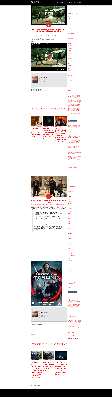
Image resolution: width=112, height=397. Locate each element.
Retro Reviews (70, 233)
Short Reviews (70, 65)
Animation (69, 16)
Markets (69, 50)
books (69, 18)
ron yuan (62, 204)
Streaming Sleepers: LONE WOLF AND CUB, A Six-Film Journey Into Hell (58, 109)
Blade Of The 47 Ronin (61, 206)
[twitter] (69, 164)
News (69, 223)
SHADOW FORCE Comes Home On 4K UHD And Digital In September (48, 366)
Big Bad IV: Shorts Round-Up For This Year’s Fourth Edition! (36, 132)
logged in (36, 148)
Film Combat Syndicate (61, 2)
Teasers (56, 126)
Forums (66, 2)
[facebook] (71, 164)
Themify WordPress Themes (65, 392)
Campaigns (44, 126)
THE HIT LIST (70, 80)
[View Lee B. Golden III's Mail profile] (40, 84)
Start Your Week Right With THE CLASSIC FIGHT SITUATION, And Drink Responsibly (48, 30)
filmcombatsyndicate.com (57, 204)
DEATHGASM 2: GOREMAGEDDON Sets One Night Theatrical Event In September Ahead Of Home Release (61, 368)
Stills (69, 70)
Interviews (69, 46)
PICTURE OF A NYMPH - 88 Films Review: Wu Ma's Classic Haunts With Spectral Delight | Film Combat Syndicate (74, 126)
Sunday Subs (70, 75)
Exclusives (69, 31)
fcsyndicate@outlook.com (44, 79)
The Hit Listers (70, 82)
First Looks (70, 35)
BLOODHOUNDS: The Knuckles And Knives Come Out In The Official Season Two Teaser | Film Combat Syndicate (74, 141)
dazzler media (51, 204)
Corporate (69, 26)
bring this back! (70, 191)
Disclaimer (74, 2)
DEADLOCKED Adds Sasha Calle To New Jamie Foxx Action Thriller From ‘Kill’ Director (74, 105)
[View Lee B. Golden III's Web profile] (40, 82)
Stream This (70, 72)
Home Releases (70, 38)
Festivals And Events (33, 126)
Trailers (44, 127)
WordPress (60, 392)
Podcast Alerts (70, 58)
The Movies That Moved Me (72, 83)
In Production (70, 43)
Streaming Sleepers (71, 73)
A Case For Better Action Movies (73, 13)
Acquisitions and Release (72, 186)
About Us (70, 2)
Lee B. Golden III (44, 77)
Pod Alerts (69, 228)
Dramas (69, 28)
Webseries (69, 90)
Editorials (69, 30)
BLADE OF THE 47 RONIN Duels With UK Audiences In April (39, 109)
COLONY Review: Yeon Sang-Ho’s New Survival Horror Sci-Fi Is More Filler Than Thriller (74, 114)
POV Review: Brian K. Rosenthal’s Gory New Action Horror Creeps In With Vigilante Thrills (74, 159)
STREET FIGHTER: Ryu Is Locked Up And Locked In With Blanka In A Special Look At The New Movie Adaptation (61, 134)
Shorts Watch (52, 126)
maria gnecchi (49, 34)
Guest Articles (70, 36)
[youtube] (73, 164)
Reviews (38, 126)
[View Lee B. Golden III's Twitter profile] (40, 76)
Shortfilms (34, 127)
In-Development (70, 45)
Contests (69, 25)
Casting (69, 23)
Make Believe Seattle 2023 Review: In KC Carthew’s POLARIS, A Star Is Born (39, 344)
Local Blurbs (70, 48)
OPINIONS (69, 55)
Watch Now (59, 126)
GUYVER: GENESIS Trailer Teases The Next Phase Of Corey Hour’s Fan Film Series (48, 133)
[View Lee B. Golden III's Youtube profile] (40, 78)
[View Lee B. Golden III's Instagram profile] (40, 80)
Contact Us (79, 2)
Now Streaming (70, 53)
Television (69, 78)
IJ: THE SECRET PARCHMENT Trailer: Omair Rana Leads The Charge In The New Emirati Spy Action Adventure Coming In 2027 (74, 101)
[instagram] (75, 164)
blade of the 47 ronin (46, 204)
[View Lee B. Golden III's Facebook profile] (40, 74)
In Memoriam (70, 41)
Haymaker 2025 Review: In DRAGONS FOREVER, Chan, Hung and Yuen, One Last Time (74, 137)
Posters (69, 60)
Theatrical (69, 85)
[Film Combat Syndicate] (35, 3)
